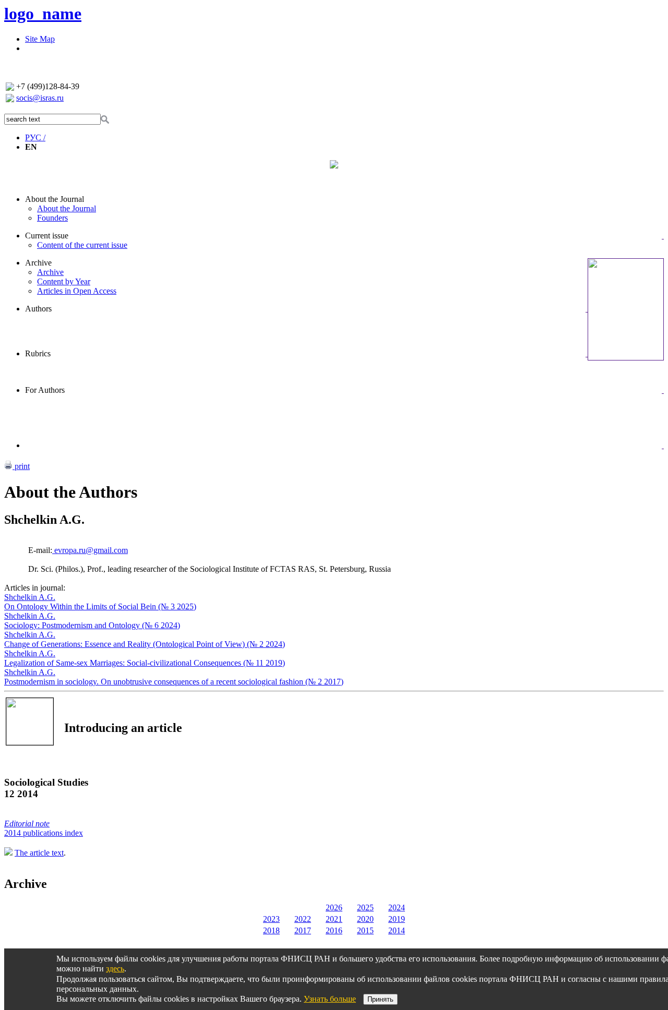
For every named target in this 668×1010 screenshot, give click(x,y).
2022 (302, 919)
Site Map (40, 38)
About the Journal (54, 199)
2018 (271, 930)
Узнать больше (330, 998)
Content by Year (63, 281)
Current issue (46, 235)
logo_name (42, 13)
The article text (39, 852)
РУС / (35, 137)
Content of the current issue (82, 245)
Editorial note (27, 823)
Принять (380, 999)
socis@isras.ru (40, 97)
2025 (365, 907)
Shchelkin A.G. (29, 597)
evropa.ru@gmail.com (90, 550)
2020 (365, 919)
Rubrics (38, 353)
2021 (334, 919)
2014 (396, 930)
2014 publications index (43, 832)
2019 (396, 919)
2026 (334, 907)
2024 (396, 907)
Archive (38, 262)
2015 (365, 930)
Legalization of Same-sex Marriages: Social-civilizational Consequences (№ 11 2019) (144, 662)
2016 (334, 930)
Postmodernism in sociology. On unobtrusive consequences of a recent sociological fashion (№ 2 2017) (173, 681)
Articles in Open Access (76, 290)
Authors (38, 308)
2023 (271, 919)
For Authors (45, 390)
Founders (52, 217)
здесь (115, 968)
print (21, 466)
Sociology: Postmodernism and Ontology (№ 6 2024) (92, 625)
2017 (302, 930)
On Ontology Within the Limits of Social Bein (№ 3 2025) (100, 606)
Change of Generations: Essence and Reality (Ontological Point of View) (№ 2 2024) (144, 644)
